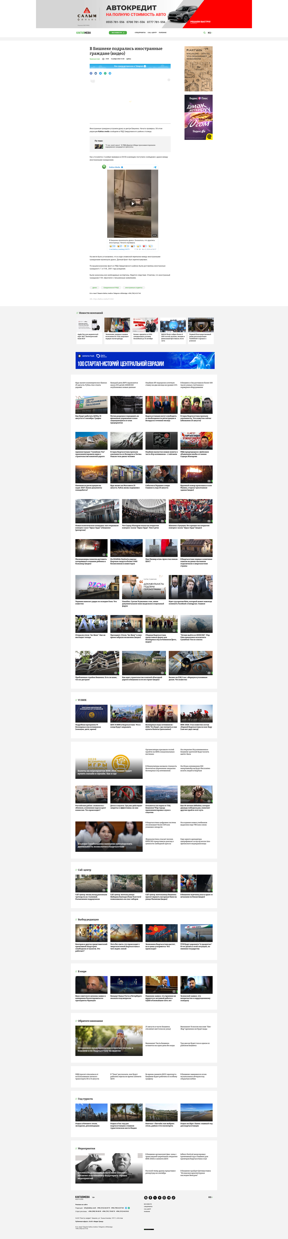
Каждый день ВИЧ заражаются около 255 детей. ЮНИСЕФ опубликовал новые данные (124, 385)
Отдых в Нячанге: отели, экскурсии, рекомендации (87, 1124)
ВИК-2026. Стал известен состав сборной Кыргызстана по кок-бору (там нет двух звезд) (196, 727)
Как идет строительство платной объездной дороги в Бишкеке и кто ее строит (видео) (142, 678)
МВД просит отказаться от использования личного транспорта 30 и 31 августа (87, 1076)
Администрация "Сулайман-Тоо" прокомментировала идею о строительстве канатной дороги (90, 454)
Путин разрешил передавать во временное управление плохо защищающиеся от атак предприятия (124, 419)
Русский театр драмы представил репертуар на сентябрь (160, 1172)
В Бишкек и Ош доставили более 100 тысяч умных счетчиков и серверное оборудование (196, 385)
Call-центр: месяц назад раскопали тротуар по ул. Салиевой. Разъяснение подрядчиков (91, 897)
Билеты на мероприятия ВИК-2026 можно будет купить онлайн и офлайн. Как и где (105, 772)
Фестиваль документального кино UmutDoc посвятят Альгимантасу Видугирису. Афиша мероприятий (102, 1175)
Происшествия (95, 59)
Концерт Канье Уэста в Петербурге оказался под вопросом (126, 997)
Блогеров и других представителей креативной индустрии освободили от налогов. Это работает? (91, 947)
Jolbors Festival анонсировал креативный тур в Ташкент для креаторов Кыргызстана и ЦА (194, 1156)
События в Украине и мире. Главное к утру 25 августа (157, 486)
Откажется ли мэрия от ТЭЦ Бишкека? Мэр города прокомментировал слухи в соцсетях (158, 809)
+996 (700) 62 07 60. (134, 293)
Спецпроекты (140, 32)
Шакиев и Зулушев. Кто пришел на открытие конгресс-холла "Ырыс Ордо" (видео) (189, 526)
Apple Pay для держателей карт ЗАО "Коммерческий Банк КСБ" (88, 336)
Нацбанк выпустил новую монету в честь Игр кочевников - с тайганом (161, 453)
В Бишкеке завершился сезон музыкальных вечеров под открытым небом (193, 1076)
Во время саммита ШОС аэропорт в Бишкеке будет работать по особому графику (161, 1076)
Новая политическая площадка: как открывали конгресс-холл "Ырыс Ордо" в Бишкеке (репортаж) (97, 527)
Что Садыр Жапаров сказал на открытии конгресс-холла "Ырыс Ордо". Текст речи (140, 526)
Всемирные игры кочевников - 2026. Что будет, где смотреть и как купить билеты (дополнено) (161, 727)
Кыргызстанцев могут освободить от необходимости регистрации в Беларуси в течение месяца (161, 418)
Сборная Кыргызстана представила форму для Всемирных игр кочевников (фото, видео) (161, 638)
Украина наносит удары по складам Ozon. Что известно (96, 602)
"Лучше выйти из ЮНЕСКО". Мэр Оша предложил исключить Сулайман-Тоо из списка (195, 637)
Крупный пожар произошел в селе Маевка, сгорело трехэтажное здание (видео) (196, 487)
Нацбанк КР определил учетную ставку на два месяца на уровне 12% (161, 384)
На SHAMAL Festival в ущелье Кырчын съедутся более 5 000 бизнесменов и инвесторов (123, 561)
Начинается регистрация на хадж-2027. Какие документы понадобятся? (88, 487)
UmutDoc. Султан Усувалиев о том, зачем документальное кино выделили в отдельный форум (143, 603)
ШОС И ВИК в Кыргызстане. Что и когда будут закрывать (125, 726)
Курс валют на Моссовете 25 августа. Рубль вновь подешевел (125, 486)
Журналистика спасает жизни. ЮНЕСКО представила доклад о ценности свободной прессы (159, 841)
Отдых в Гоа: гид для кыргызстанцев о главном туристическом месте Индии (123, 1125)
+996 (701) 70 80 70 (108, 1211)
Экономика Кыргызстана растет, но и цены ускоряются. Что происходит (160, 946)
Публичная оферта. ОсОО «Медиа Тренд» (89, 1221)
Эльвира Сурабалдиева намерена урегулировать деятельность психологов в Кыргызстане (105, 845)
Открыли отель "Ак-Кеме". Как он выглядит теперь (90, 636)
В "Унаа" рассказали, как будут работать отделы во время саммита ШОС (125, 1076)
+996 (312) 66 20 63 (122, 1211)
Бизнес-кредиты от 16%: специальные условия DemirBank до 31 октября (143, 336)
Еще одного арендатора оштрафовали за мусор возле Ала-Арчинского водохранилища (195, 841)
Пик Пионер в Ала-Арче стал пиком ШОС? (161, 560)
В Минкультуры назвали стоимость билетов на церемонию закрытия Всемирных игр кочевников (161, 768)
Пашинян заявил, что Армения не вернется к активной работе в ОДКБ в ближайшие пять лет (160, 998)
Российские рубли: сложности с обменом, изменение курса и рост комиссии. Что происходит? (90, 808)
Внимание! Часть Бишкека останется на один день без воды (160, 1044)
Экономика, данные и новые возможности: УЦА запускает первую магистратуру (117, 336)
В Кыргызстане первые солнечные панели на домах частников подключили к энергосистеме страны (196, 562)
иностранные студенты (133, 288)
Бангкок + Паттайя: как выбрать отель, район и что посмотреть (159, 1124)
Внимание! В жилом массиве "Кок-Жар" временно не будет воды (195, 1028)
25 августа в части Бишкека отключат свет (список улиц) (158, 1028)
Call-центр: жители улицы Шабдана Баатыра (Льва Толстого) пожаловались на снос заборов (125, 897)
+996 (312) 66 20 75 (103, 1208)
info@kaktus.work (90, 1208)
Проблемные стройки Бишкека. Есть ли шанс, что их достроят (96, 678)
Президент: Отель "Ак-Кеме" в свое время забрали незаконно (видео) (126, 636)
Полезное (162, 32)
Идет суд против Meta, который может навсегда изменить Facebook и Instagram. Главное (190, 602)
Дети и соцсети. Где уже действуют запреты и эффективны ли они (126, 807)
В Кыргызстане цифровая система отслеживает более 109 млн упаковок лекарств (160, 824)
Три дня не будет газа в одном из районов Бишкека (195, 1044)
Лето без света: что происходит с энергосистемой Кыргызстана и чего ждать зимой (125, 946)
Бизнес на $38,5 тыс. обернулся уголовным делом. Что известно (188, 678)
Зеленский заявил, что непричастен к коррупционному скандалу (195, 998)
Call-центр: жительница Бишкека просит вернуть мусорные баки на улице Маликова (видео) (161, 897)
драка (94, 288)
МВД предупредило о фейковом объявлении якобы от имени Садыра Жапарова (194, 454)
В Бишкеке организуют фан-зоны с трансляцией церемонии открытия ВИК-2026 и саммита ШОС (161, 1156)
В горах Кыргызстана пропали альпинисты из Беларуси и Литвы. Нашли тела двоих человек (126, 454)
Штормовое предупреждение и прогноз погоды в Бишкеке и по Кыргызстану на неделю (105, 1049)
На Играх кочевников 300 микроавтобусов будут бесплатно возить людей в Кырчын (195, 768)
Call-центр (152, 32)
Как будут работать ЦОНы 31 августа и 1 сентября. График (88, 417)
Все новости (117, 32)
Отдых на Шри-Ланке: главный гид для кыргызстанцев (196, 1124)
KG (210, 1197)
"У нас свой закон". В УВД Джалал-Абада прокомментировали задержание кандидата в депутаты (130, 146)
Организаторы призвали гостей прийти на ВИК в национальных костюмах (160, 751)
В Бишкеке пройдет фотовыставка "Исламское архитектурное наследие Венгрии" (195, 1173)
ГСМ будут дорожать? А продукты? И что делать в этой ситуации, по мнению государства (196, 946)
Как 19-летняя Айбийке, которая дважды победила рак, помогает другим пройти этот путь (195, 808)
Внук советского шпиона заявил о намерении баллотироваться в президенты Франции (90, 998)
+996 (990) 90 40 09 (94, 1211)
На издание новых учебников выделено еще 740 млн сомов (193, 823)
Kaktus (129, 59)
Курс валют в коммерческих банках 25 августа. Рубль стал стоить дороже (91, 385)
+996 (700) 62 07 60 (117, 1208)
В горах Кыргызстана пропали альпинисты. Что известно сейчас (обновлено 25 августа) (195, 418)
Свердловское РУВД (111, 288)
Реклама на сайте (81, 1204)
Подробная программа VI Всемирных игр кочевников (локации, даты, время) (88, 727)
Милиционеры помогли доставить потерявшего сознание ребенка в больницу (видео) (91, 561)
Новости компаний (91, 313)
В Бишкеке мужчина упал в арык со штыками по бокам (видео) (196, 896)
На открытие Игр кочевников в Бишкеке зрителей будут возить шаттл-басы (194, 751)
